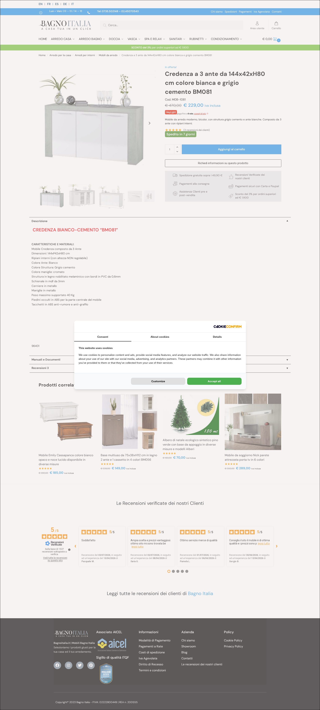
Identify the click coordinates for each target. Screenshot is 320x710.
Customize (158, 381)
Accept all (214, 381)
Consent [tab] (102, 336)
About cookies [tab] (160, 336)
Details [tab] (217, 336)
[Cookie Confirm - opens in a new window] (228, 326)
